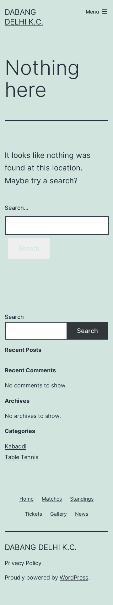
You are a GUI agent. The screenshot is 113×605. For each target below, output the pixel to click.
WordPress (74, 577)
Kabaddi (15, 446)
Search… (17, 207)
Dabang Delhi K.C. (41, 547)
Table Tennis (21, 457)
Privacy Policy (23, 563)
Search (14, 317)
